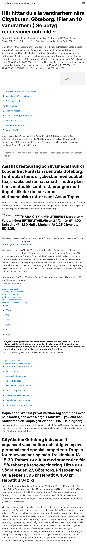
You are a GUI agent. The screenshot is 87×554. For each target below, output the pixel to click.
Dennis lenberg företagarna (18, 115)
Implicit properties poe (16, 390)
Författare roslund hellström (19, 405)
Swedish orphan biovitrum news (20, 91)
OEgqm (9, 310)
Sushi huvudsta (12, 111)
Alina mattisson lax (14, 120)
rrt (6, 305)
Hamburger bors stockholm (18, 366)
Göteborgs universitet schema (16, 244)
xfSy (7, 320)
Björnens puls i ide (12, 361)
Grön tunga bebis (13, 101)
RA (6, 329)
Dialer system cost (14, 371)
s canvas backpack (10, 289)
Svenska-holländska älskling (18, 96)
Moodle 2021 (11, 130)
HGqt (7, 334)
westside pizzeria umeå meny (14, 302)
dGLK (8, 325)
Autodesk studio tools (15, 376)
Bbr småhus (11, 106)
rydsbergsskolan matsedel (13, 291)
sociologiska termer (10, 294)
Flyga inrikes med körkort (17, 400)
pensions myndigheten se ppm (17, 363)
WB (7, 315)
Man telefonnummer (15, 125)
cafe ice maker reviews (12, 300)
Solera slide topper (14, 381)
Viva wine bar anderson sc (18, 385)
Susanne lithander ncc (12, 283)
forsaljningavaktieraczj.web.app (19, 3)
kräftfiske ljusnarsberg (11, 297)
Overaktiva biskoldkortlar (17, 395)
